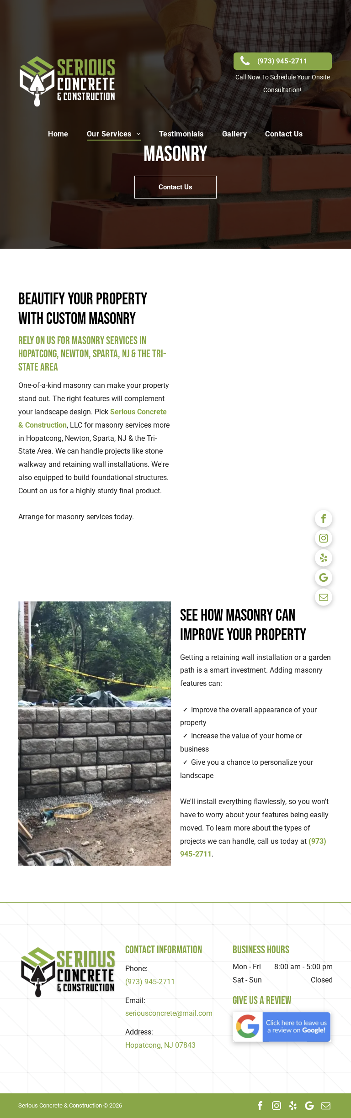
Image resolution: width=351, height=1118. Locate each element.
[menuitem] (58, 134)
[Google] (323, 579)
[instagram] (323, 539)
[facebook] (323, 520)
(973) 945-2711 (150, 981)
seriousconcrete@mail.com (169, 1013)
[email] (323, 598)
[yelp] (323, 559)
